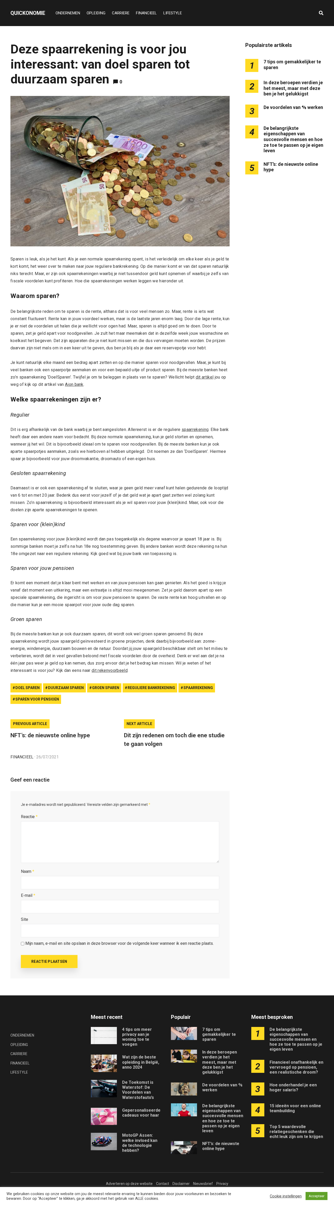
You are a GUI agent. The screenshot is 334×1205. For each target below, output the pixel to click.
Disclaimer (181, 1184)
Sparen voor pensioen (37, 699)
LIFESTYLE (172, 13)
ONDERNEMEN (68, 13)
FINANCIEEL (146, 13)
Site (24, 919)
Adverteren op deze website (129, 1184)
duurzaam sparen (66, 688)
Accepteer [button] (316, 1196)
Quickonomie (27, 13)
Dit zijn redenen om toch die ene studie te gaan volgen (174, 739)
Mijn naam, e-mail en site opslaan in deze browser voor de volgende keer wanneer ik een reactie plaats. (119, 943)
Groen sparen (105, 688)
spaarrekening (195, 429)
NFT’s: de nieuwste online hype (50, 735)
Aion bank (74, 384)
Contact (162, 1184)
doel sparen (27, 688)
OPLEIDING (96, 13)
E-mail (28, 895)
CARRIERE (120, 13)
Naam (27, 871)
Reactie (29, 816)
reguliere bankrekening (151, 688)
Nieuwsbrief (203, 1184)
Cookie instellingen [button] (286, 1196)
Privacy (222, 1184)
